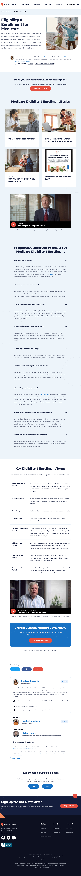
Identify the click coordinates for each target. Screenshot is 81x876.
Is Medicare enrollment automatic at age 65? (29, 326)
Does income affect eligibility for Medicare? (29, 304)
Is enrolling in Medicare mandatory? (26, 349)
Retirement (25, 4)
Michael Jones (64, 57)
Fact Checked (22, 63)
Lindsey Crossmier (27, 57)
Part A (51, 274)
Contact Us (69, 832)
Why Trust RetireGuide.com (45, 63)
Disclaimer (56, 832)
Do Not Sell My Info (6, 833)
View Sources (16, 758)
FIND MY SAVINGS (40, 89)
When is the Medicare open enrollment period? (30, 435)
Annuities (37, 4)
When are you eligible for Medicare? (26, 285)
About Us (59, 4)
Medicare (48, 4)
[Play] (13, 224)
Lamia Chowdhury (45, 57)
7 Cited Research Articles (22, 61)
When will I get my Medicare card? (26, 388)
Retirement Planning (46, 837)
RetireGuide (9, 4)
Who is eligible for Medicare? (24, 260)
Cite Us (30, 63)
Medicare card (44, 394)
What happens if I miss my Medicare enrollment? (31, 366)
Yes (34, 786)
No (47, 786)
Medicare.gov (46, 865)
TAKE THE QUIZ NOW (40, 641)
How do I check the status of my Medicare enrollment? (33, 412)
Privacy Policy (57, 828)
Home (2, 11)
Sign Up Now (69, 806)
